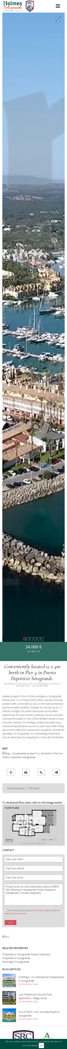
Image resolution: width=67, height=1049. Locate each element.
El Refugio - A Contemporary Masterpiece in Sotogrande (41, 978)
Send (10, 922)
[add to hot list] (10, 772)
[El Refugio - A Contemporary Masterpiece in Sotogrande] (9, 980)
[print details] (25, 772)
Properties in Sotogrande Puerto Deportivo (26, 954)
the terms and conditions (41, 910)
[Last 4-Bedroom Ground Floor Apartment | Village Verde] (9, 998)
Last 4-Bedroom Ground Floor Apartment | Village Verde (36, 996)
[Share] (56, 772)
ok (41, 1045)
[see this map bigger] (33, 755)
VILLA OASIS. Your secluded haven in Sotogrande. (39, 1013)
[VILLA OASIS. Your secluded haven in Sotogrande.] (9, 1015)
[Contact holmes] (41, 772)
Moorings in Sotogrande (15, 962)
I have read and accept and (32, 912)
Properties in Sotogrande (16, 958)
